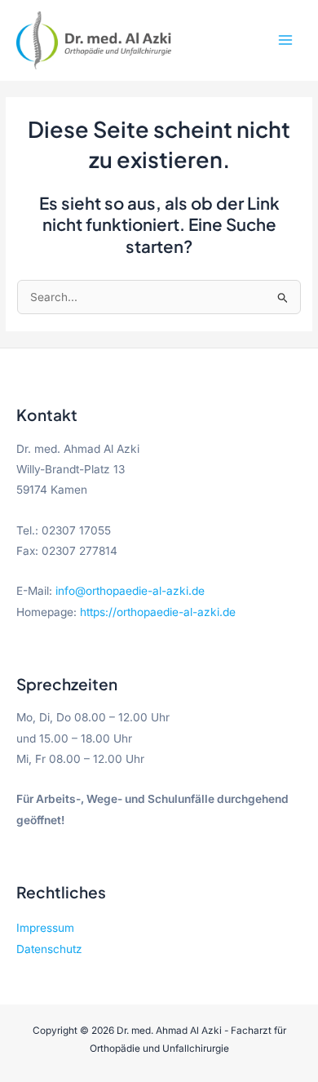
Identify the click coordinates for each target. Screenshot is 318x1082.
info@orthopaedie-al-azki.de (130, 590)
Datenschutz (49, 949)
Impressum (45, 927)
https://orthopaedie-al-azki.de (158, 612)
